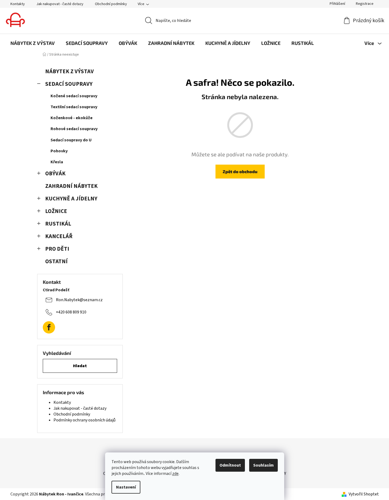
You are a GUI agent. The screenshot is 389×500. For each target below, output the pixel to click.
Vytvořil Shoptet (364, 494)
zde (175, 473)
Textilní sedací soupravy (74, 107)
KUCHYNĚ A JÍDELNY (71, 199)
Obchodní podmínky (111, 4)
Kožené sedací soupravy (74, 96)
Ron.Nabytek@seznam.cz (79, 300)
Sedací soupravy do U (71, 140)
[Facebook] (49, 327)
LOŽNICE (56, 211)
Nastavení (126, 487)
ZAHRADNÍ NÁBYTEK (71, 186)
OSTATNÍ (56, 261)
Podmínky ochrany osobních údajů (84, 420)
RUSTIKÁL (58, 224)
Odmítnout (230, 465)
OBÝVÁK (55, 173)
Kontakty (17, 4)
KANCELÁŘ (58, 236)
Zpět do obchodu (240, 171)
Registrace (364, 3)
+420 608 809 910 (71, 312)
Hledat (80, 366)
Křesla (57, 162)
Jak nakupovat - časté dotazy (59, 4)
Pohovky (59, 151)
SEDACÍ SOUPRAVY (69, 84)
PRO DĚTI (57, 249)
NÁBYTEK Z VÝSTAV (69, 71)
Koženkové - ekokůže (72, 118)
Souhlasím (263, 465)
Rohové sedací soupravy (74, 129)
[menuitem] (32, 43)
